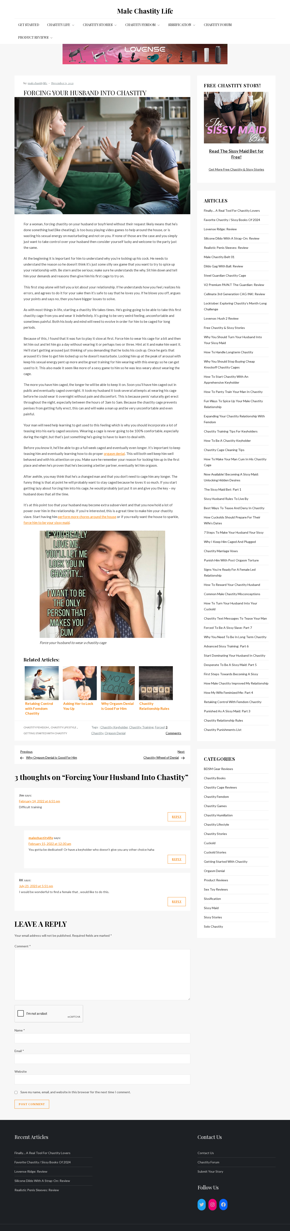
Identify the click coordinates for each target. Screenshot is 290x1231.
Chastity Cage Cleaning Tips (224, 450)
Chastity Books (215, 778)
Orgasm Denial (115, 733)
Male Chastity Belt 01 (219, 257)
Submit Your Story (210, 1171)
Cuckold (209, 843)
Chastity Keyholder (114, 727)
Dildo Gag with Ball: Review (223, 266)
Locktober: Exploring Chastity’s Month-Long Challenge (235, 306)
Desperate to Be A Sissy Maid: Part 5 (230, 665)
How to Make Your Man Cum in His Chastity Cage (235, 462)
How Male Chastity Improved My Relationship (236, 683)
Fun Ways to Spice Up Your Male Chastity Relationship (233, 404)
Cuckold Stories (215, 852)
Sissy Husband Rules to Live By (226, 499)
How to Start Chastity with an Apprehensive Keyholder (226, 379)
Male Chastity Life (145, 10)
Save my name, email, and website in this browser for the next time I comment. (75, 1092)
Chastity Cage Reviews (220, 787)
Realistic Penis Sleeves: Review (226, 248)
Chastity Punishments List (223, 730)
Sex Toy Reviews (216, 889)
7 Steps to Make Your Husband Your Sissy (233, 532)
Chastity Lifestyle (63, 727)
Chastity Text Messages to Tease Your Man (235, 618)
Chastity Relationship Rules (223, 720)
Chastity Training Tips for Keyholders (231, 431)
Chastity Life (58, 25)
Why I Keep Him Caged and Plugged (230, 542)
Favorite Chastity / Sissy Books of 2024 (232, 220)
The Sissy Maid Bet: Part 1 (222, 489)
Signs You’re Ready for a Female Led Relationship (230, 572)
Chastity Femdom (140, 25)
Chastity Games (215, 806)
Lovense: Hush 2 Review (221, 318)
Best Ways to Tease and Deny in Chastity (234, 508)
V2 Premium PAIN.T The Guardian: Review (234, 285)
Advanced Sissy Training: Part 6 (226, 646)
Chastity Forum (218, 25)
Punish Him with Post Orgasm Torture (231, 560)
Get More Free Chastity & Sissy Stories (236, 169)
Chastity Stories (98, 25)
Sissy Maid (211, 908)
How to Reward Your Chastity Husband (232, 585)
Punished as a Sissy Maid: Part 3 (227, 711)
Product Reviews (33, 37)
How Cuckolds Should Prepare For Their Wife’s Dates (232, 520)
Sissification (179, 25)
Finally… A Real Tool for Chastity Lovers (232, 210)
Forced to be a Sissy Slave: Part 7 (228, 628)
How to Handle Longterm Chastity (228, 352)
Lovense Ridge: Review (220, 229)
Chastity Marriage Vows (221, 551)
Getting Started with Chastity (45, 733)
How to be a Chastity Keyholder (227, 440)
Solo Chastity (213, 926)
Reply (176, 816)
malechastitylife (37, 83)
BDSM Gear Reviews (218, 769)
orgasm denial (114, 454)
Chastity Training (141, 727)
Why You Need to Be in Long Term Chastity (235, 637)
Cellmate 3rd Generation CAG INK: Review (234, 294)
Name (19, 1030)
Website (20, 1071)
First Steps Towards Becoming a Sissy (231, 674)
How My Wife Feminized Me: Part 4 (228, 692)
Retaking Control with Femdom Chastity (232, 702)
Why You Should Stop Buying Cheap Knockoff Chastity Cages (229, 364)
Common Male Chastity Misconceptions (232, 594)
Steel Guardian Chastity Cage (225, 275)
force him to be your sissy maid (47, 522)
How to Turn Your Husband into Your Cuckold (230, 606)
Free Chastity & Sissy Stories (224, 328)
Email (19, 1051)
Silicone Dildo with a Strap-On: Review (231, 238)
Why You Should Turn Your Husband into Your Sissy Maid (233, 340)
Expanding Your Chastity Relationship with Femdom (234, 419)
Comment (22, 946)
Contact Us (206, 1153)
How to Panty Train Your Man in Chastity (233, 392)
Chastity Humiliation (218, 815)
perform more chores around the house (87, 517)
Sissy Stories (213, 917)
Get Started (28, 25)
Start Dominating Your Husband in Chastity (234, 655)
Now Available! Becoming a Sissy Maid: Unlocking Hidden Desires (231, 477)
